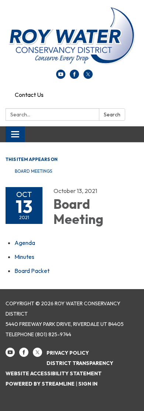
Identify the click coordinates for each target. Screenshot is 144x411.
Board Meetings (33, 171)
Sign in (87, 383)
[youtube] (60, 76)
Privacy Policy (68, 352)
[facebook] (74, 76)
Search (112, 114)
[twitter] (88, 76)
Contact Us (29, 94)
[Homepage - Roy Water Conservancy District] (72, 38)
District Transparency (80, 363)
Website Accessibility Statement (54, 373)
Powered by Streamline (40, 383)
